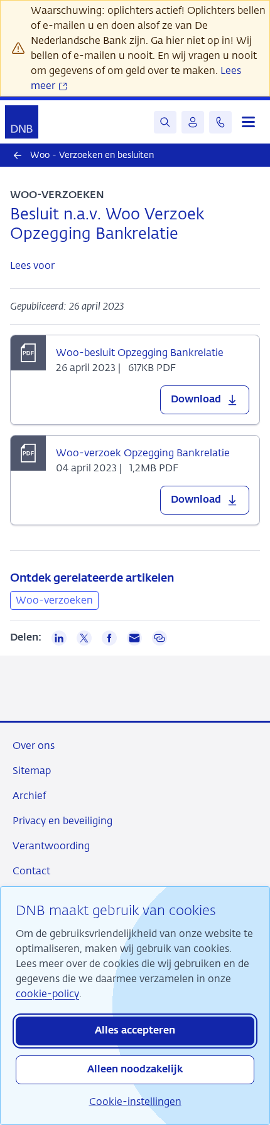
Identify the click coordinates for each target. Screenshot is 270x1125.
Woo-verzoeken (54, 600)
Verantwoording (51, 846)
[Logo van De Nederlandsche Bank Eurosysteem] (21, 122)
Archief (29, 796)
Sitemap (32, 771)
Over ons (34, 745)
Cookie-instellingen (135, 1101)
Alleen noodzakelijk (135, 1070)
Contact (31, 871)
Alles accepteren (135, 1031)
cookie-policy (47, 994)
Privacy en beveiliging (62, 821)
